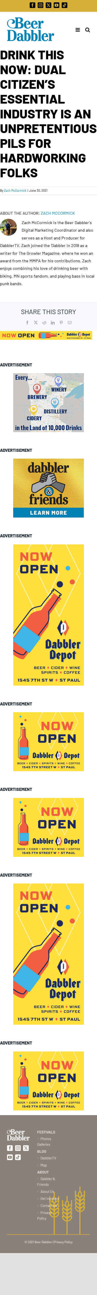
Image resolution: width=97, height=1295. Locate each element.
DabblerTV (48, 1158)
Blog (41, 1151)
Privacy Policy (44, 1215)
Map (43, 1165)
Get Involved (49, 1198)
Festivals (46, 1132)
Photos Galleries (44, 1141)
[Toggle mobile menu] (76, 29)
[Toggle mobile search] (87, 29)
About (43, 1172)
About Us (47, 1191)
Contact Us (48, 1205)
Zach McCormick (15, 190)
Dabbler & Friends (46, 1181)
